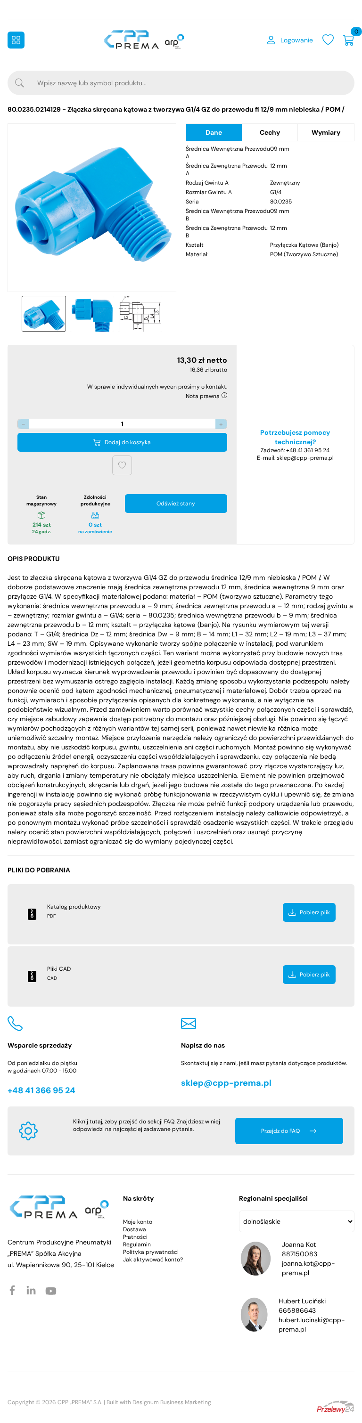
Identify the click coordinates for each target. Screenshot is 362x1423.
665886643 (297, 1310)
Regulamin (137, 1244)
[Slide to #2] (92, 314)
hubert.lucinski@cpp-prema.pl (312, 1325)
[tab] (214, 132)
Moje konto (137, 1222)
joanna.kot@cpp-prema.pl (308, 1268)
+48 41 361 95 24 (307, 450)
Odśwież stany (175, 503)
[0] (348, 40)
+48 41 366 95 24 (41, 1090)
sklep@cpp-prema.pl (305, 458)
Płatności (135, 1237)
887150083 (299, 1254)
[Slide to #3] (140, 314)
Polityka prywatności (151, 1252)
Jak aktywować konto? (153, 1259)
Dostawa (134, 1229)
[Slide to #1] (44, 314)
